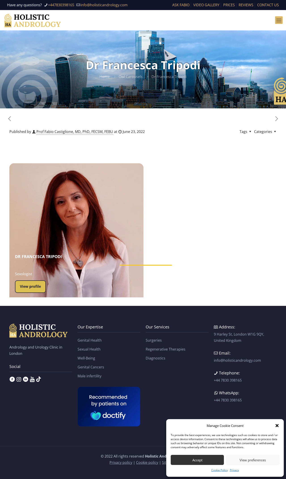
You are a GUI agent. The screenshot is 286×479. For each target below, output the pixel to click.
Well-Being (86, 358)
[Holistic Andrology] (32, 20)
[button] (277, 425)
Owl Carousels (131, 76)
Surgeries (154, 340)
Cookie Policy (219, 470)
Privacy (234, 470)
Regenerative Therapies (165, 349)
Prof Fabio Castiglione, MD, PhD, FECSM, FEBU (74, 131)
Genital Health (90, 340)
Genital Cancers (91, 367)
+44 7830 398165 (228, 380)
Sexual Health (89, 349)
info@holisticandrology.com (104, 4)
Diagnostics (155, 358)
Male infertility (89, 376)
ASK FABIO (180, 4)
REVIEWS (246, 4)
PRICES (229, 4)
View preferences (253, 460)
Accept (197, 460)
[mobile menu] (279, 20)
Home (104, 76)
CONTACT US (268, 4)
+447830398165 (61, 4)
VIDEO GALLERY (206, 4)
